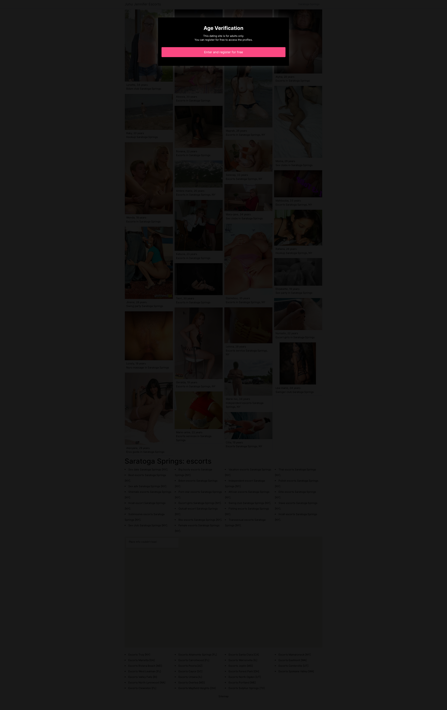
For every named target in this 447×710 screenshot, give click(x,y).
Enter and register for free (223, 52)
